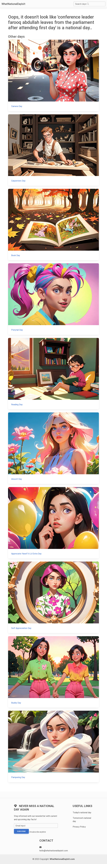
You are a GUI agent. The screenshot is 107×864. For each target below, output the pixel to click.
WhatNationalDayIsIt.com (62, 859)
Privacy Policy (79, 827)
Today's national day (82, 812)
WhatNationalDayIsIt (13, 3)
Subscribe (21, 831)
